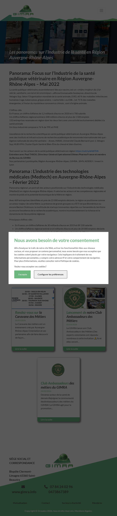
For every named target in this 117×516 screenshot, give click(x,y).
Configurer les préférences (50, 274)
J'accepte (22, 274)
